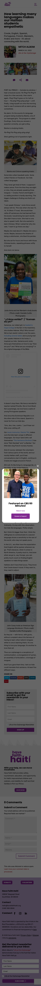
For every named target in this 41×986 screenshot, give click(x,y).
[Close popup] (37, 465)
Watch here (20, 511)
